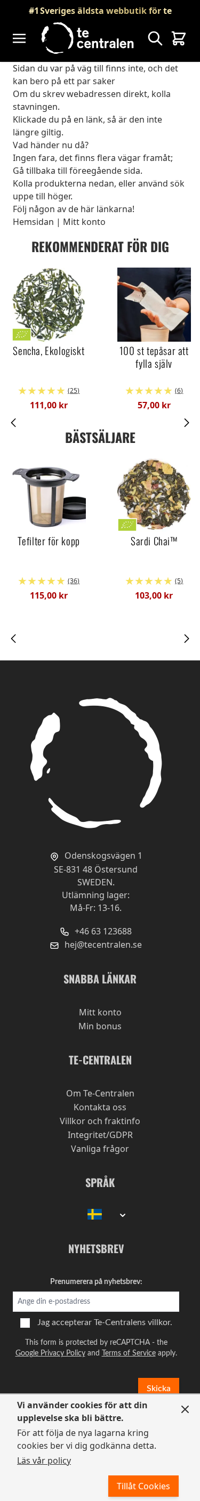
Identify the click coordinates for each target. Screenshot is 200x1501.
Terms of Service (129, 1353)
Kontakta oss (100, 1107)
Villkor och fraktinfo (100, 1121)
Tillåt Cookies (143, 1486)
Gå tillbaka (34, 170)
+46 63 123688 (102, 931)
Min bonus (100, 1026)
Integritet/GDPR (100, 1135)
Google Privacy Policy (50, 1353)
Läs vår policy (44, 1460)
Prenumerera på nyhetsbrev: (96, 1282)
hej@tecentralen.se (102, 944)
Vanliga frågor (100, 1149)
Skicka (159, 1388)
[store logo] (89, 38)
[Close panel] (185, 1409)
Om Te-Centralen (100, 1093)
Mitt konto (84, 222)
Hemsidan (33, 222)
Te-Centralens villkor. (133, 1322)
